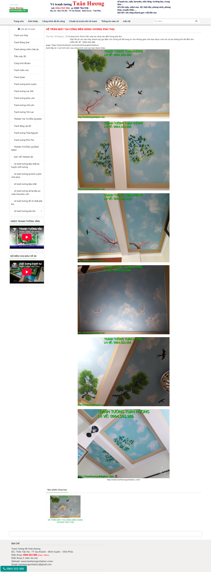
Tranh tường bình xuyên (25, 84)
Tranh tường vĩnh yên (24, 105)
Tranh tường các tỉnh (23, 91)
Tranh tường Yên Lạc (24, 112)
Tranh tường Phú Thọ (24, 140)
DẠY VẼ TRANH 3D (23, 157)
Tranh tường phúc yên (24, 98)
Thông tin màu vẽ (110, 21)
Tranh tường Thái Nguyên (26, 133)
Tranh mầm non (21, 70)
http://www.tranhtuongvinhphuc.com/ (123, 479)
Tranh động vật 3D (22, 126)
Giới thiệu (33, 21)
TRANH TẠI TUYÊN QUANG (28, 119)
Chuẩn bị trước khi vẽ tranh (83, 21)
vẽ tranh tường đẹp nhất (25, 184)
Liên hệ (126, 21)
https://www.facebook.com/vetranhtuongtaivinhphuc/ (75, 45)
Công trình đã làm (22, 63)
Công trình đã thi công (53, 21)
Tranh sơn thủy (21, 35)
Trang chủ (19, 21)
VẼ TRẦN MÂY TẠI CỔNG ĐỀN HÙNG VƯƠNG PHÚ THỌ (65, 521)
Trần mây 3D (20, 56)
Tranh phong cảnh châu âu (26, 49)
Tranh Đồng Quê (21, 42)
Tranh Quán (19, 77)
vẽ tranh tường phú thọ (24, 211)
